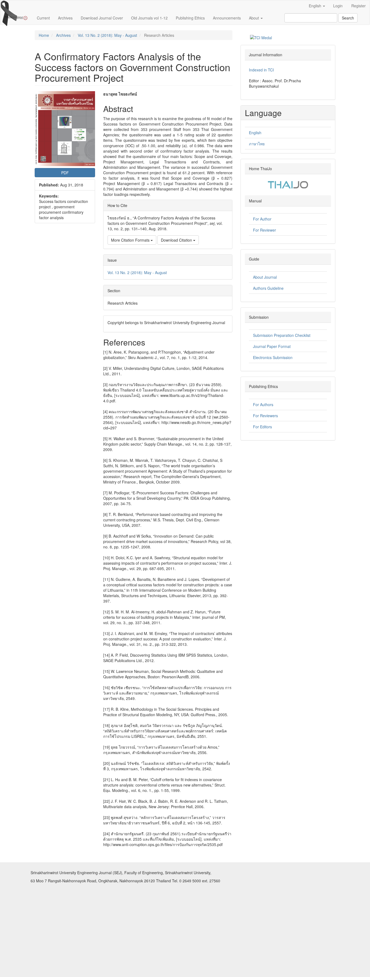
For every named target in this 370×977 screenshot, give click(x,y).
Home (44, 35)
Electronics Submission (273, 357)
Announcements (227, 18)
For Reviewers (265, 415)
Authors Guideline (268, 288)
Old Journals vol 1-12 (149, 18)
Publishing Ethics (190, 18)
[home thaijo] (288, 184)
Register (358, 5)
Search (348, 18)
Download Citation (177, 240)
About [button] (254, 18)
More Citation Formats (131, 240)
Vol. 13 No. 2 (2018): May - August (107, 35)
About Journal (265, 277)
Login (338, 5)
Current (43, 18)
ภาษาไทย (257, 143)
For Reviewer (264, 230)
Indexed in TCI (261, 70)
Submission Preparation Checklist (281, 335)
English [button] (315, 5)
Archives (65, 18)
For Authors (263, 404)
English (255, 132)
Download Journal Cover (102, 18)
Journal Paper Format (272, 346)
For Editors (262, 426)
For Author (262, 219)
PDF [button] (65, 172)
